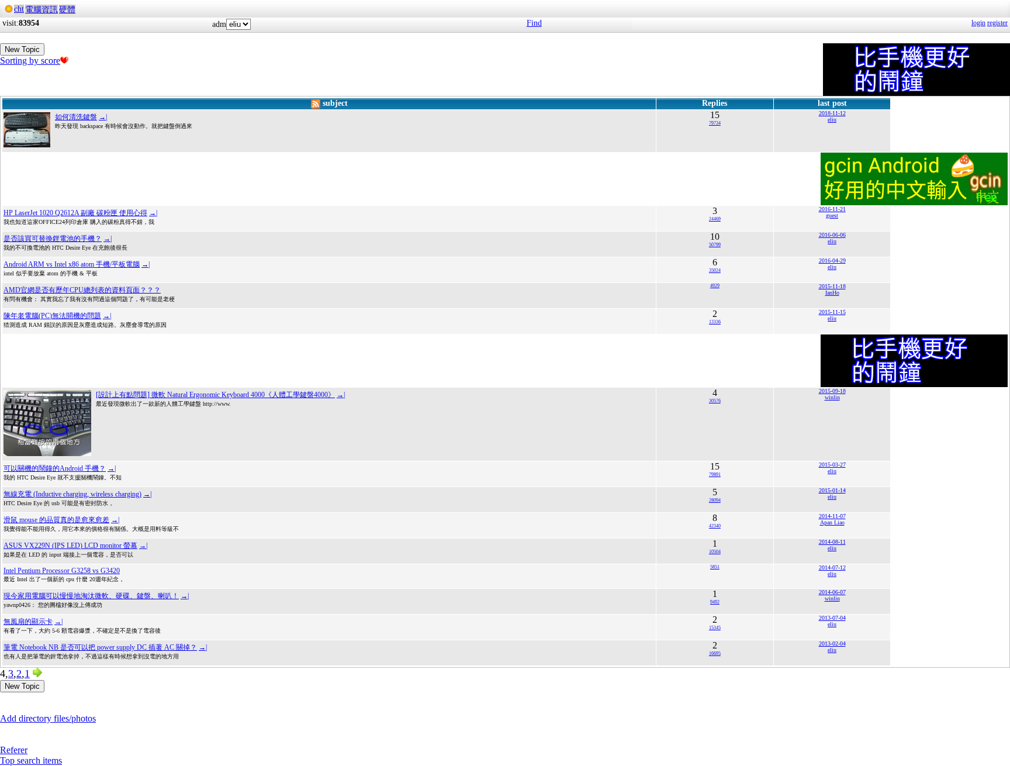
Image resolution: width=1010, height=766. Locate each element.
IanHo (832, 292)
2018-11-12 (832, 113)
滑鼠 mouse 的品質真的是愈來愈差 (56, 520)
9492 (715, 602)
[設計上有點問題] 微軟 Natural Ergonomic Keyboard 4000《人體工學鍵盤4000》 (215, 395)
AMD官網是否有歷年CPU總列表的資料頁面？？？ (82, 290)
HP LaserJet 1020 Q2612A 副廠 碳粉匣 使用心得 (75, 213)
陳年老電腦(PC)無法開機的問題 (52, 316)
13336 (715, 322)
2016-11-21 (832, 209)
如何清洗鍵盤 (76, 117)
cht (19, 9)
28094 (715, 500)
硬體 (67, 9)
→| (103, 117)
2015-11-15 (832, 312)
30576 (715, 400)
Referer (13, 750)
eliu (832, 119)
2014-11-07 (832, 516)
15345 (715, 627)
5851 (715, 567)
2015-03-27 (832, 464)
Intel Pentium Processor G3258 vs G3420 (62, 571)
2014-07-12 (832, 567)
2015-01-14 (832, 490)
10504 (715, 551)
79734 (715, 123)
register (997, 23)
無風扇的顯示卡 (28, 621)
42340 (715, 526)
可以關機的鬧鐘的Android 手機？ (55, 468)
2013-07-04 (832, 618)
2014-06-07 (832, 592)
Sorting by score (30, 60)
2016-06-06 (832, 235)
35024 (715, 270)
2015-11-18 (832, 286)
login (978, 23)
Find (534, 23)
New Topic (22, 49)
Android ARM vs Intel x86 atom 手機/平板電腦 (72, 264)
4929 (715, 285)
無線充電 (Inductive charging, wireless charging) (72, 494)
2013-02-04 (832, 643)
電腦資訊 (41, 9)
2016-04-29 (832, 260)
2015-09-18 (832, 391)
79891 (715, 474)
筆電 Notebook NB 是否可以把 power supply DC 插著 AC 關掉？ (100, 647)
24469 (715, 219)
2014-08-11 (832, 542)
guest (832, 215)
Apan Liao (832, 522)
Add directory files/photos (48, 718)
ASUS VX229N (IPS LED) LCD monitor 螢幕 (70, 545)
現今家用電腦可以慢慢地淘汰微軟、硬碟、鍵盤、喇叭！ (91, 596)
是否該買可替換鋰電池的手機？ (53, 238)
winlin (832, 397)
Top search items (31, 760)
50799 (715, 244)
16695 (715, 653)
